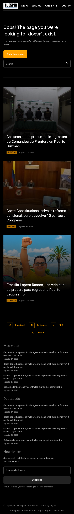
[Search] (67, 64)
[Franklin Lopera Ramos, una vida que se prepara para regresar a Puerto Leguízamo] (37, 268)
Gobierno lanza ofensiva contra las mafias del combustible (32, 387)
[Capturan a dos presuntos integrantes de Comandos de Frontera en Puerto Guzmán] (37, 120)
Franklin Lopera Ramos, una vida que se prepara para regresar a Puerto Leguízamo (36, 289)
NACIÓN (11, 226)
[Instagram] (32, 325)
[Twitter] (32, 333)
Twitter (41, 332)
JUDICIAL (11, 152)
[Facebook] (10, 325)
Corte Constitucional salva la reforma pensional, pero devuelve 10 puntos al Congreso (36, 215)
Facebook (20, 325)
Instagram (42, 325)
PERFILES (11, 300)
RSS (61, 325)
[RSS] (53, 325)
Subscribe (37, 479)
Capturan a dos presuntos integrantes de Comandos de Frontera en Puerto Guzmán (37, 141)
